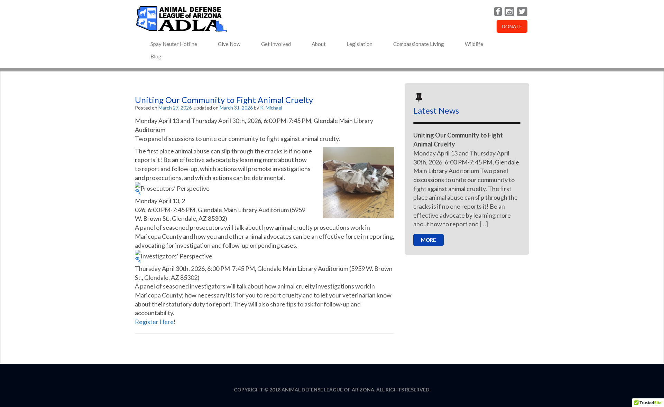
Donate (512, 26)
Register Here (154, 321)
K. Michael (271, 108)
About (319, 44)
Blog (156, 56)
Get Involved (276, 44)
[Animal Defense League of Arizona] (264, 18)
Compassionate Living (418, 44)
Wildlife (474, 44)
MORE (428, 240)
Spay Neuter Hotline (173, 44)
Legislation (359, 44)
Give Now (229, 44)
